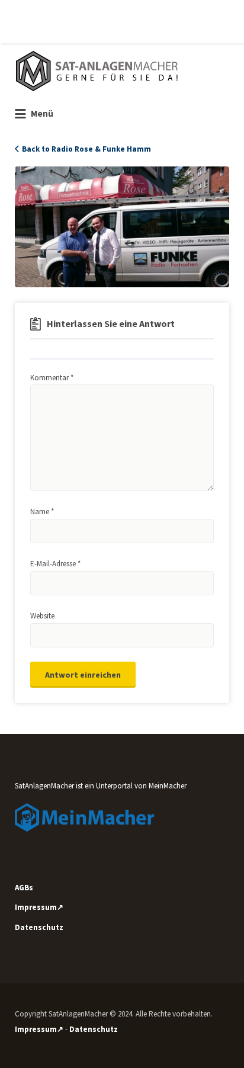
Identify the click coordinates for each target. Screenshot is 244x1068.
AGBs (24, 888)
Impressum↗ (39, 907)
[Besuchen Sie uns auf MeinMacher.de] (84, 817)
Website (42, 616)
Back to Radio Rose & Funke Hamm (86, 149)
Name (42, 511)
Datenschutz (39, 927)
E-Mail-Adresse (55, 564)
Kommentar (51, 378)
